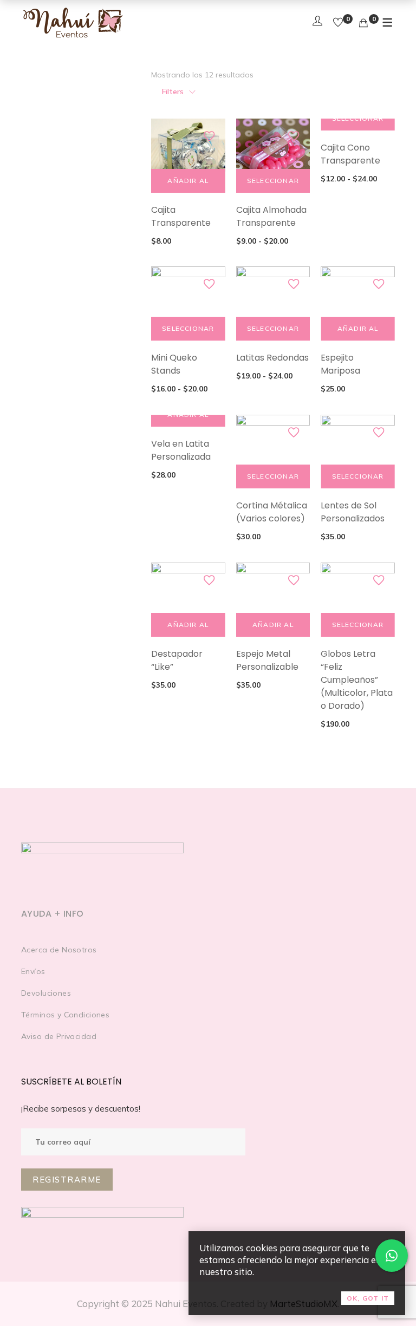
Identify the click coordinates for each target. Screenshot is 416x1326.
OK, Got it (368, 1298)
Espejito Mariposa (340, 364)
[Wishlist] (338, 23)
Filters (173, 91)
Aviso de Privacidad (58, 1036)
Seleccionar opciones (273, 185)
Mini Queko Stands (174, 364)
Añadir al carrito (188, 185)
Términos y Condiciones (65, 1015)
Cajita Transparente (181, 216)
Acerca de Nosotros (59, 950)
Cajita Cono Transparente (350, 154)
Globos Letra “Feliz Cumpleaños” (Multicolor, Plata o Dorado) (357, 680)
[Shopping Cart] (363, 23)
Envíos (33, 971)
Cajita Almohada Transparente (271, 216)
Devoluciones (46, 993)
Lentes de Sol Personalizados (353, 512)
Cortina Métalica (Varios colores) (271, 512)
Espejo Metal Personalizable (267, 660)
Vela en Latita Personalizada (181, 450)
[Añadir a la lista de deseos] (209, 136)
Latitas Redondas (272, 357)
